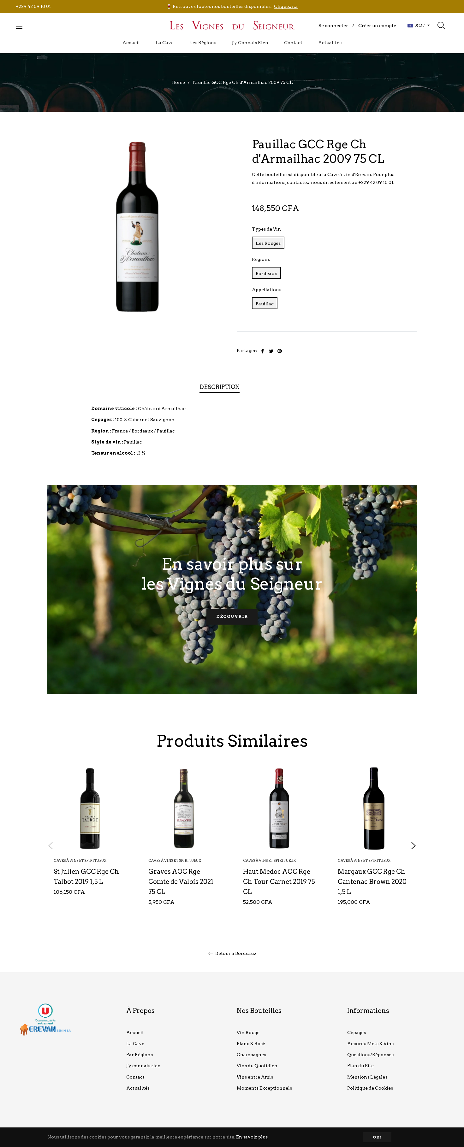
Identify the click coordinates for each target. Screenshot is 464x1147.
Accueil (135, 1032)
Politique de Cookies (370, 1088)
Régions (261, 259)
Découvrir (232, 616)
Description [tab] (219, 387)
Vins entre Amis (255, 1076)
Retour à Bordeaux (235, 953)
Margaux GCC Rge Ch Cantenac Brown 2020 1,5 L (372, 882)
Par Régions (139, 1054)
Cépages (356, 1032)
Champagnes (251, 1054)
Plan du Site (360, 1065)
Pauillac (265, 303)
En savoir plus (252, 1136)
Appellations (266, 289)
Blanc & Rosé (251, 1043)
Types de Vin (266, 229)
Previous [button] (50, 845)
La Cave (135, 1043)
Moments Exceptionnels (264, 1088)
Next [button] (413, 845)
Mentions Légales (367, 1076)
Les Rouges (268, 243)
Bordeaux (266, 273)
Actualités (138, 1088)
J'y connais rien (143, 1065)
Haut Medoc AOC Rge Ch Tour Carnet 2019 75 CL (279, 882)
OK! (377, 1137)
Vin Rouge (248, 1032)
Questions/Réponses (370, 1054)
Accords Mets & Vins (370, 1043)
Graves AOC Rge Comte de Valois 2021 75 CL (180, 882)
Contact (135, 1076)
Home (178, 82)
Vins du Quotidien (257, 1065)
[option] (90, 840)
